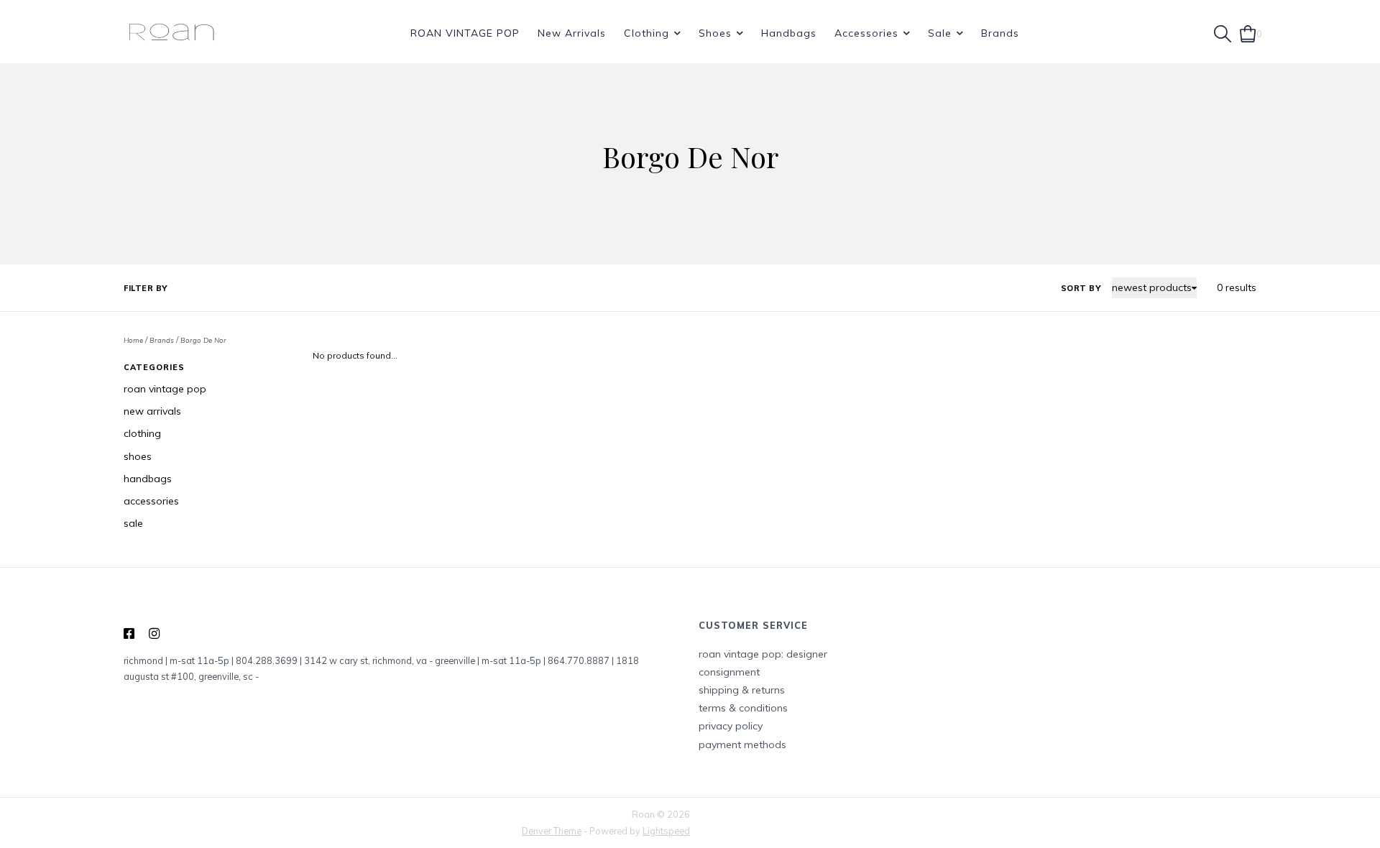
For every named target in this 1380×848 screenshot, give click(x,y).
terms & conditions (743, 707)
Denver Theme (551, 831)
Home (133, 340)
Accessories (866, 33)
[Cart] (1248, 32)
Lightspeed (666, 831)
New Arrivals (572, 33)
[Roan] (171, 33)
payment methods (742, 744)
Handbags (788, 33)
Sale (940, 33)
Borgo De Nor (203, 340)
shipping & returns (742, 689)
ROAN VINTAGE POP (465, 33)
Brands (1000, 33)
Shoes (715, 33)
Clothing (646, 33)
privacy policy (731, 725)
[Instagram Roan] (154, 633)
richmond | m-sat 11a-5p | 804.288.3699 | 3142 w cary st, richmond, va (275, 660)
